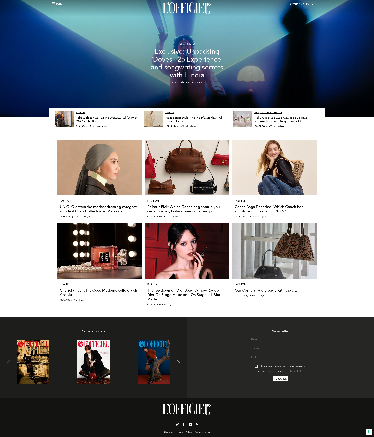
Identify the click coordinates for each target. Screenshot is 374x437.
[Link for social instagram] (190, 425)
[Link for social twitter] (177, 425)
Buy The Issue (296, 4)
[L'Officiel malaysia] (187, 8)
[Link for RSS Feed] (196, 424)
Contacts (168, 432)
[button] (178, 363)
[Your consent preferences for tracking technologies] (369, 432)
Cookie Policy (202, 432)
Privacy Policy (296, 371)
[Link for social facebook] (183, 425)
